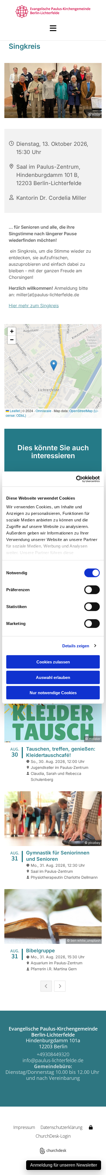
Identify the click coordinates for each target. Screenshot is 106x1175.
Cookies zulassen (53, 662)
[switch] (92, 589)
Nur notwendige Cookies (53, 692)
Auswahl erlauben (53, 677)
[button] (53, 28)
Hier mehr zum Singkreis (34, 305)
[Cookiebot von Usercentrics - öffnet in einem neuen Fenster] (76, 478)
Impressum (24, 1127)
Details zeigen (75, 645)
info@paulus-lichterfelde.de (53, 1060)
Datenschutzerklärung (61, 1127)
